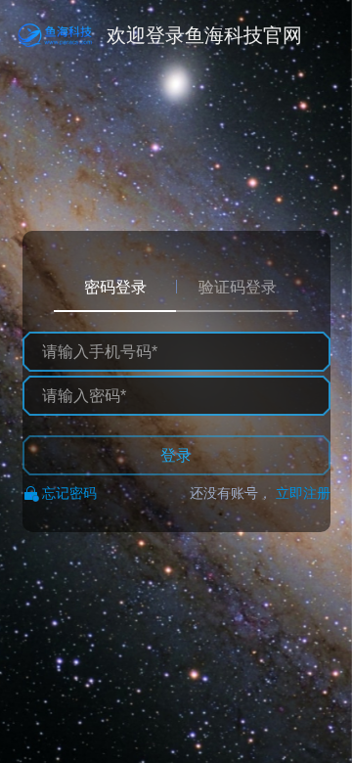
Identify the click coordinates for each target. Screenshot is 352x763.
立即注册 (303, 493)
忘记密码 (69, 493)
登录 (176, 455)
